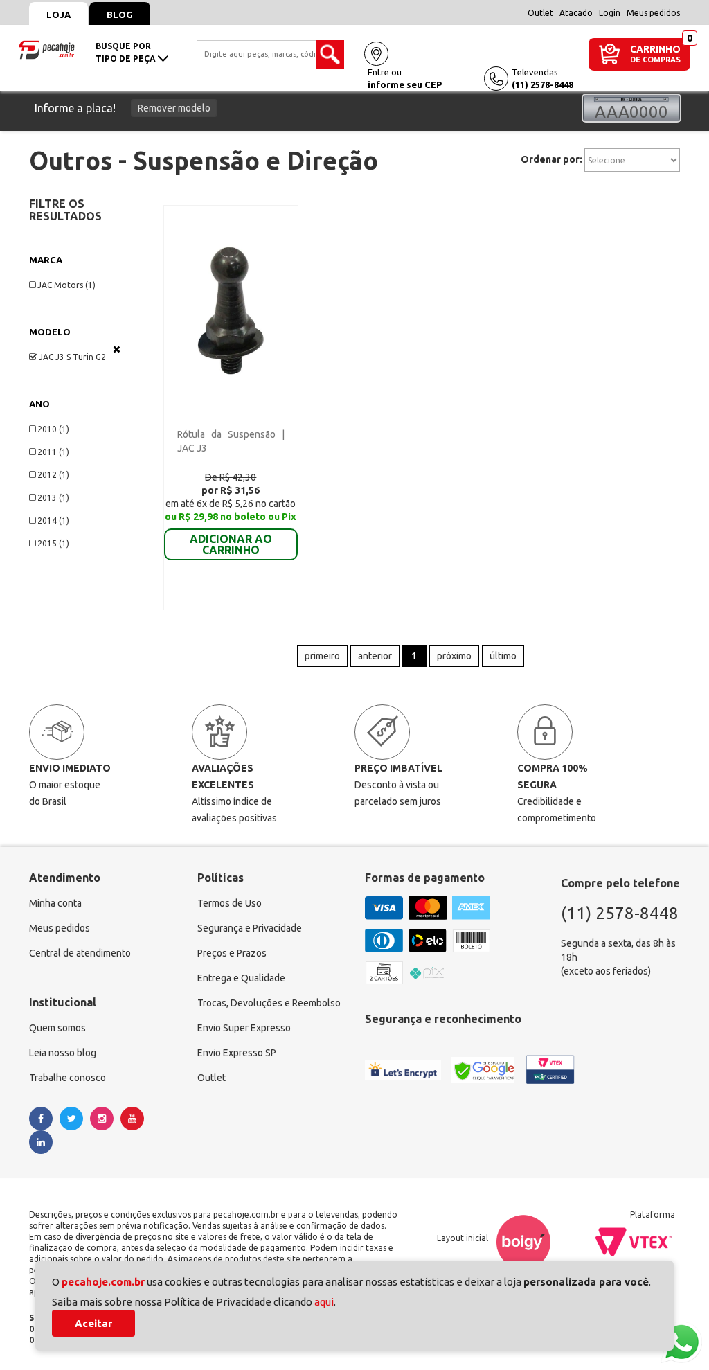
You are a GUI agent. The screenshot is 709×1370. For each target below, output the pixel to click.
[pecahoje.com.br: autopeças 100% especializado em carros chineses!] (47, 48)
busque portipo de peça (127, 52)
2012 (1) (53, 474)
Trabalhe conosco (67, 1077)
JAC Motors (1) (66, 285)
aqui (324, 1302)
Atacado (576, 12)
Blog (120, 14)
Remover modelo (174, 108)
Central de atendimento (80, 953)
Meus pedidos (653, 12)
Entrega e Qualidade (241, 978)
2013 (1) (53, 497)
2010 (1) (53, 429)
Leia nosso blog (62, 1052)
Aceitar (93, 1323)
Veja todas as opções (116, 349)
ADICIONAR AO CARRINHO (231, 544)
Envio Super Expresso (244, 1027)
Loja (58, 14)
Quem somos (57, 1027)
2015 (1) (53, 543)
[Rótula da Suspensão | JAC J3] (231, 309)
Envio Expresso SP (236, 1052)
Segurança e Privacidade (249, 928)
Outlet (540, 12)
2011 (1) (53, 451)
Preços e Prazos (232, 953)
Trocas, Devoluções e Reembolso (269, 1002)
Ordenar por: (551, 159)
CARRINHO (655, 49)
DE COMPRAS (655, 60)
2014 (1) (53, 520)
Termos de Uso (229, 903)
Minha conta (55, 903)
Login (609, 12)
